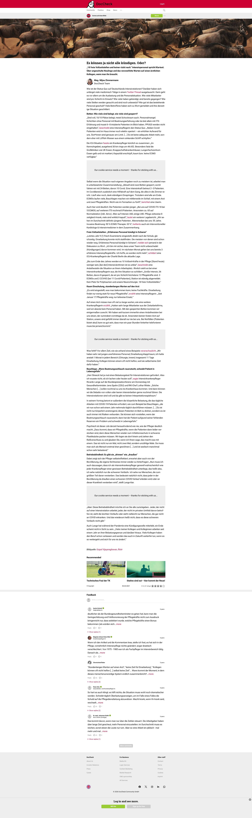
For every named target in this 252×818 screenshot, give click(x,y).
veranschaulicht (148, 351)
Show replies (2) (94, 710)
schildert (152, 253)
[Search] (163, 10)
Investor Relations (93, 765)
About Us (90, 761)
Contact (160, 761)
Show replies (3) (94, 682)
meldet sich (143, 243)
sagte (135, 378)
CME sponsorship (126, 776)
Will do (113, 806)
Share (157, 16)
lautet (130, 217)
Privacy (160, 769)
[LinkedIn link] (158, 787)
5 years (162, 609)
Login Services (125, 765)
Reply (89, 628)
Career (89, 773)
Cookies (160, 773)
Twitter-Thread (134, 92)
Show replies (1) (94, 632)
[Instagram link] (152, 787)
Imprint (160, 776)
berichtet (146, 202)
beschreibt (104, 128)
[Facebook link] (140, 787)
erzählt (132, 293)
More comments (126, 746)
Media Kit (123, 761)
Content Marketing (126, 769)
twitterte (137, 224)
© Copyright (90, 586)
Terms (160, 765)
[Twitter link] (146, 787)
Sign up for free (139, 806)
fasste (106, 143)
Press (88, 769)
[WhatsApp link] (164, 787)
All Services (124, 780)
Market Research (125, 773)
